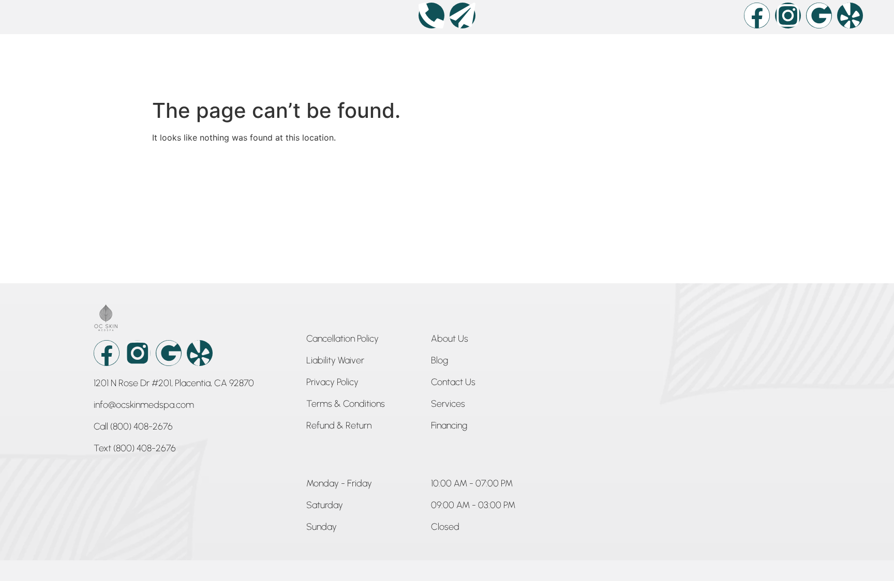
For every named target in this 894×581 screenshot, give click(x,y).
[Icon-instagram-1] (138, 353)
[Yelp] (850, 15)
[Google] (819, 15)
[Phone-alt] (431, 15)
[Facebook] (757, 15)
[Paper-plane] (462, 15)
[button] (339, 485)
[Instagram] (788, 15)
